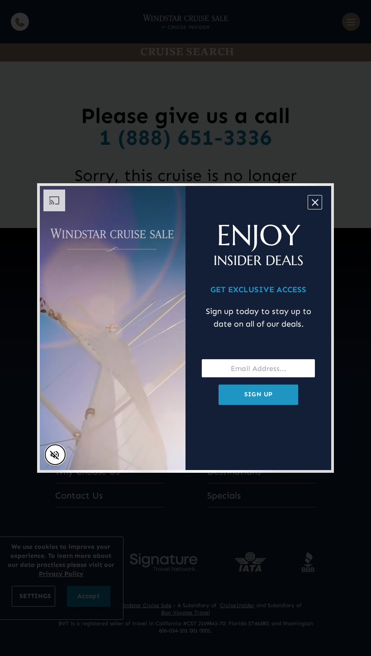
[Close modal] (315, 202)
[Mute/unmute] (55, 455)
